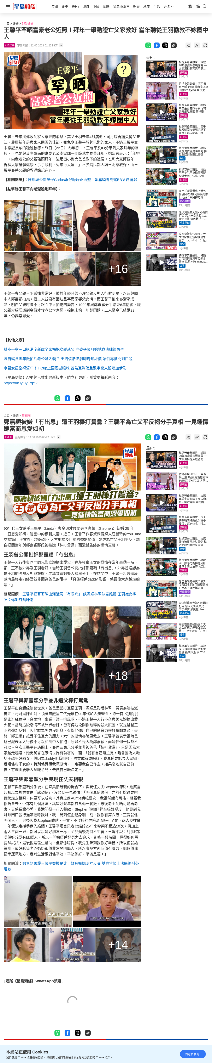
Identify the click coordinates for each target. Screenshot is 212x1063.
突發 (182, 158)
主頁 (7, 23)
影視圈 (183, 72)
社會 (182, 244)
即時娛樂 (28, 23)
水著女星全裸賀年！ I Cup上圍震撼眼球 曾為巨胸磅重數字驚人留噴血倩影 (65, 368)
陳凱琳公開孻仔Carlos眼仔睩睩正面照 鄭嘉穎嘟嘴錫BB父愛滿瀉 (82, 180)
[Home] (25, 6)
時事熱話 (185, 223)
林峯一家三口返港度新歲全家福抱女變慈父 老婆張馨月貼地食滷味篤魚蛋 (64, 349)
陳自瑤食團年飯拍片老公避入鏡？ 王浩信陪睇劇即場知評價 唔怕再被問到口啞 (68, 359)
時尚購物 (185, 201)
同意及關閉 (192, 1054)
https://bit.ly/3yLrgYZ (21, 383)
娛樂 (16, 23)
